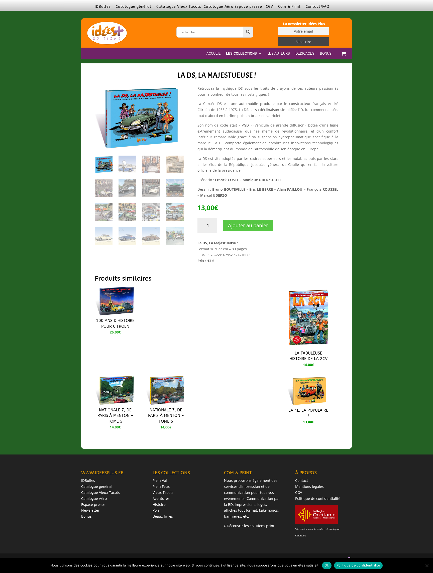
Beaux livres (163, 516)
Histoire (159, 504)
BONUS (326, 53)
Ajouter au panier (248, 225)
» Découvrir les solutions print (249, 525)
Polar (157, 510)
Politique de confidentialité (317, 498)
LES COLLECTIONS (241, 53)
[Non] (426, 565)
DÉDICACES (304, 53)
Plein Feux (161, 486)
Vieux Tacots (163, 492)
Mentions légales (309, 486)
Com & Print (289, 7)
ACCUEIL (213, 53)
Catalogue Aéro (218, 7)
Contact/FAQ (318, 7)
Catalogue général (133, 7)
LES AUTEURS (278, 53)
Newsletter (90, 510)
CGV (269, 7)
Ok (326, 565)
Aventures (161, 498)
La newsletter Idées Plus (304, 23)
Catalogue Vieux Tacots (178, 7)
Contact (301, 480)
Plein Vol (160, 480)
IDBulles (103, 7)
